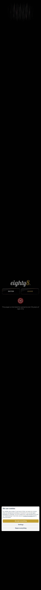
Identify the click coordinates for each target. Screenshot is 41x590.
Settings (20, 524)
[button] (18, 239)
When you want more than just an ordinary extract (21, 275)
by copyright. (30, 578)
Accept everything (21, 521)
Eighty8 (38, 582)
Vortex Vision (7, 582)
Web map (4, 538)
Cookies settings (7, 535)
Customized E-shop (22, 582)
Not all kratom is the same (20, 327)
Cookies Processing (28, 516)
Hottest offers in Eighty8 (21, 382)
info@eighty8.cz (8, 464)
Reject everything (20, 528)
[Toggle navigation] (37, 5)
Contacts (4, 532)
